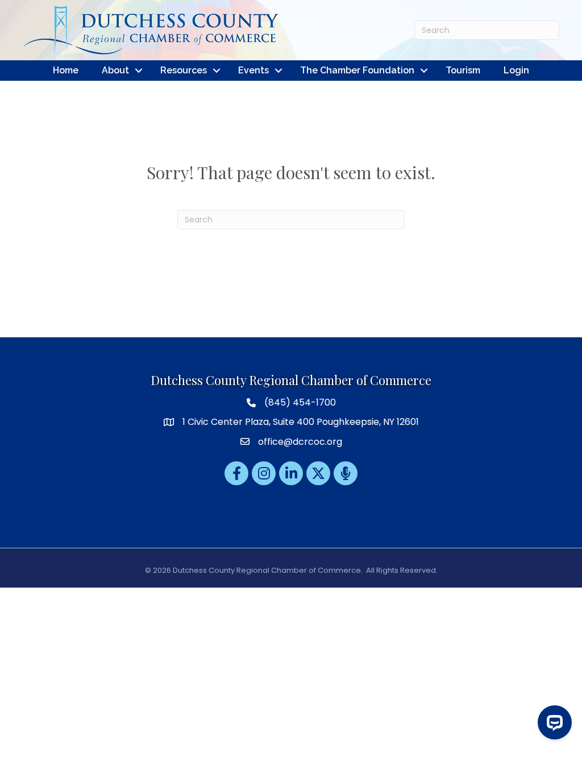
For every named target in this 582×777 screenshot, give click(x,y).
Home (65, 70)
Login (516, 70)
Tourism (463, 70)
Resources (183, 70)
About (115, 70)
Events (253, 70)
